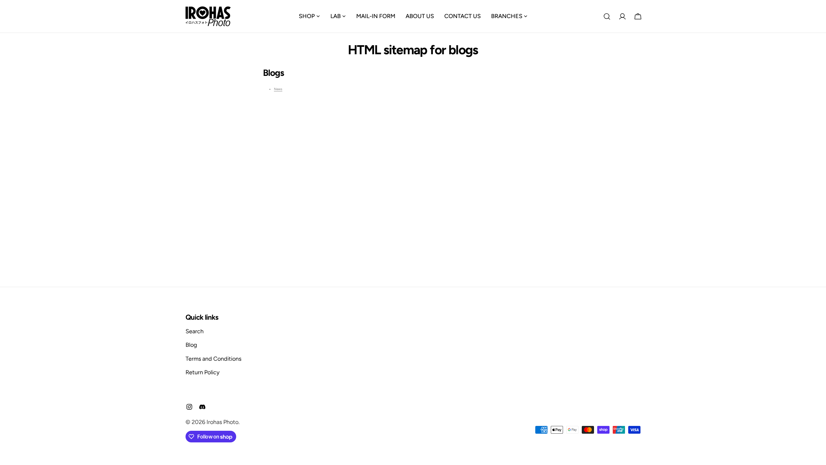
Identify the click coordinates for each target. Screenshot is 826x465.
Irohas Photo (222, 422)
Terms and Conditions (213, 358)
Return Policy (202, 372)
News (278, 89)
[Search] (606, 16)
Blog (191, 344)
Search (195, 331)
